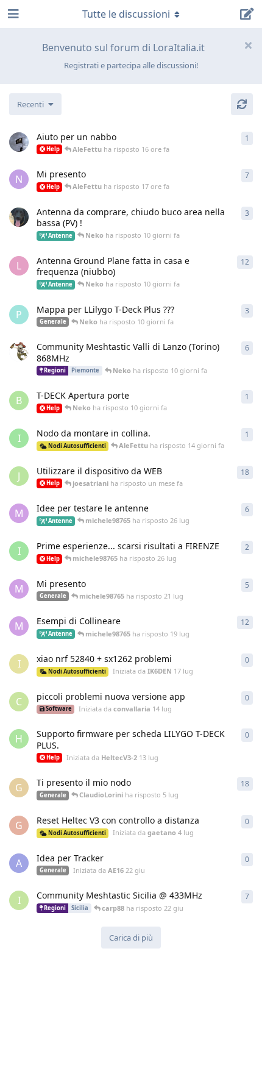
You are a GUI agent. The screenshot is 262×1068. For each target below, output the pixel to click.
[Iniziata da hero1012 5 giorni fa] (19, 142)
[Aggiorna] (242, 104)
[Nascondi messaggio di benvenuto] (248, 45)
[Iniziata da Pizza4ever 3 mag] (19, 217)
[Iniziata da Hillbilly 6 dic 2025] (19, 351)
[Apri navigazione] (12, 14)
